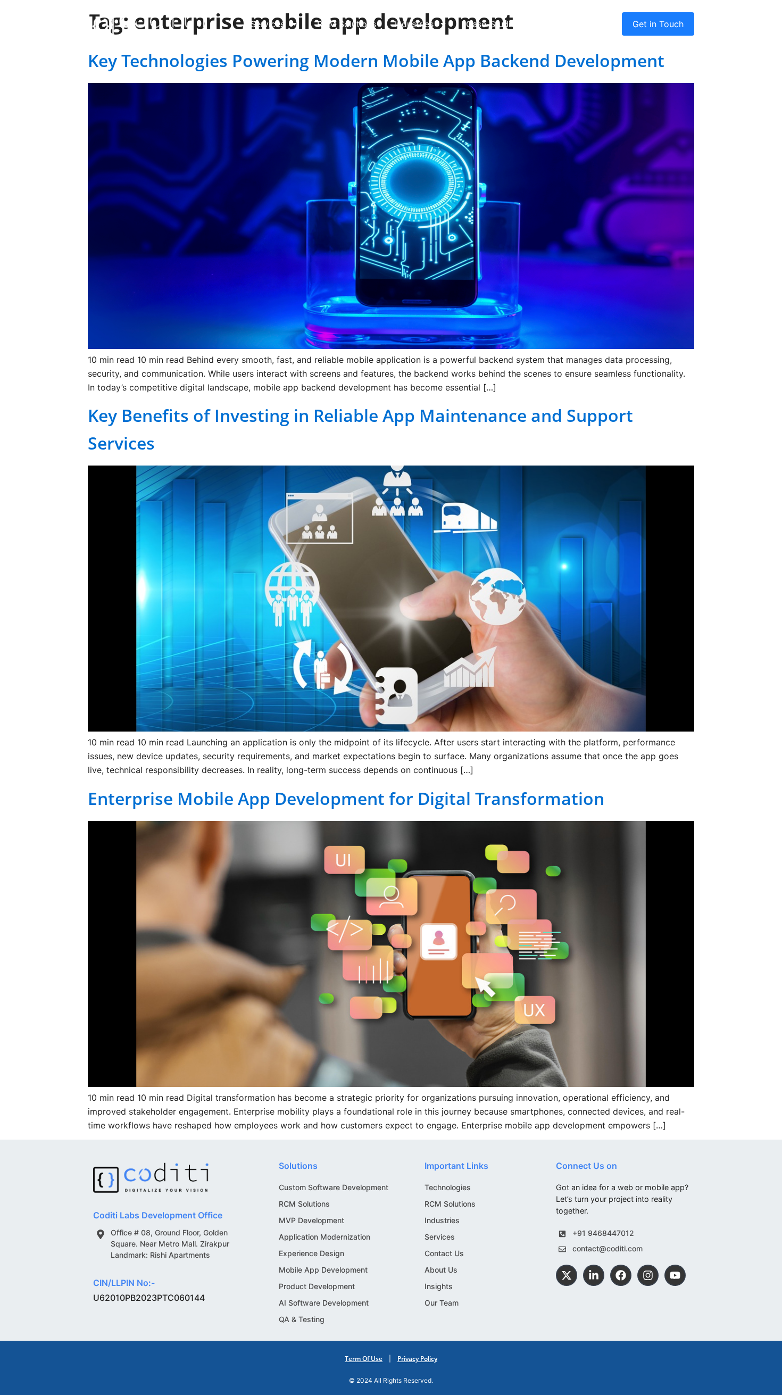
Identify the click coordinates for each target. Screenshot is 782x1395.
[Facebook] (620, 1275)
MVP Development (311, 1220)
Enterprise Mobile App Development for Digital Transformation (346, 798)
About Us (441, 1269)
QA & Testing (302, 1319)
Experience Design (311, 1253)
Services (268, 24)
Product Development (317, 1286)
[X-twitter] (566, 1275)
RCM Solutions (346, 24)
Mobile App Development (323, 1269)
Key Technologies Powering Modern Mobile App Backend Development (376, 60)
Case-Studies (493, 24)
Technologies (448, 1187)
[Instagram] (648, 1275)
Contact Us (444, 1253)
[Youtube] (675, 1275)
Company (557, 24)
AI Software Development (324, 1302)
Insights (439, 1286)
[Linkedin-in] (593, 1275)
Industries (414, 24)
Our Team (442, 1302)
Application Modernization (324, 1236)
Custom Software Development (333, 1187)
